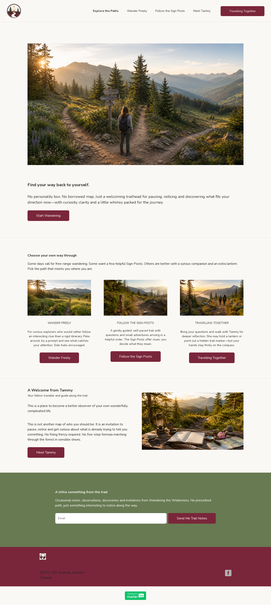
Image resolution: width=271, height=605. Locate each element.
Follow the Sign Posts (135, 356)
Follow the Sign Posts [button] (170, 11)
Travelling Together (212, 357)
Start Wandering (48, 215)
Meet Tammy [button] (201, 11)
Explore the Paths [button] (106, 11)
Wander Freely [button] (137, 11)
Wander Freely (59, 357)
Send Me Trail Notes (192, 518)
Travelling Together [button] (242, 11)
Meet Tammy (46, 452)
